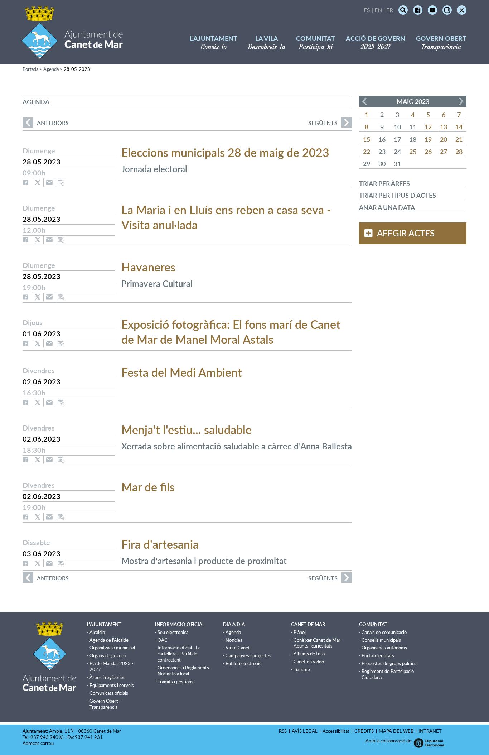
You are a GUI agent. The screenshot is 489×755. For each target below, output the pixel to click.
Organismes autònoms (384, 647)
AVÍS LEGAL (305, 731)
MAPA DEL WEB (396, 731)
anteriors (46, 122)
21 (459, 139)
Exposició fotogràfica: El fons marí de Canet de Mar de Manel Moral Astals (230, 331)
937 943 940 (44, 737)
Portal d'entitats (378, 655)
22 (366, 151)
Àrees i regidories (107, 677)
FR (389, 9)
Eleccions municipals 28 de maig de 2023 (225, 152)
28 (459, 151)
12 (428, 127)
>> (461, 101)
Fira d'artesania (160, 544)
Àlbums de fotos (310, 654)
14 (459, 127)
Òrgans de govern (107, 655)
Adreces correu (39, 743)
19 (428, 139)
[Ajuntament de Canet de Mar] (72, 55)
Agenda (51, 69)
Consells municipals (381, 640)
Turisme (302, 669)
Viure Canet (238, 647)
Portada (30, 69)
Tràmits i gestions (175, 681)
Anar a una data (387, 207)
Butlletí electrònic (243, 663)
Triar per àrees (384, 183)
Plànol (300, 632)
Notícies (234, 640)
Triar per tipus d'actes (397, 195)
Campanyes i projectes (248, 655)
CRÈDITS (364, 731)
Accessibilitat (336, 731)
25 (412, 151)
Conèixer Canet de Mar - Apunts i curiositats (318, 643)
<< (364, 101)
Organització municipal (112, 647)
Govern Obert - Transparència (105, 704)
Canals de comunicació (384, 632)
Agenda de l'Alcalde (109, 640)
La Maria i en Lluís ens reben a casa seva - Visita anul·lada (226, 217)
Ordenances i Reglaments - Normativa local (185, 671)
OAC (163, 640)
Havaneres (148, 267)
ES (367, 9)
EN (378, 9)
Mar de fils (148, 487)
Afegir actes (406, 233)
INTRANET (430, 731)
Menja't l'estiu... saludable (186, 430)
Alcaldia (97, 632)
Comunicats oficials (108, 693)
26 (428, 151)
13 (443, 127)
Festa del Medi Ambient (181, 372)
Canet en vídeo (309, 661)
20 (443, 139)
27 (443, 151)
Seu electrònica (173, 632)
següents (323, 122)
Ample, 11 (59, 731)
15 (366, 139)
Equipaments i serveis (111, 685)
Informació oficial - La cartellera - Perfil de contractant (179, 654)
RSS (283, 731)
